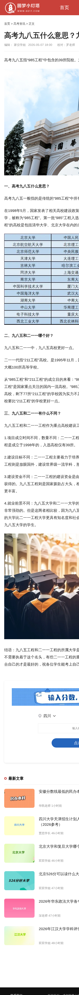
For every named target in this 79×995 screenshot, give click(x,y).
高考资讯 (19, 23)
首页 (64, 7)
